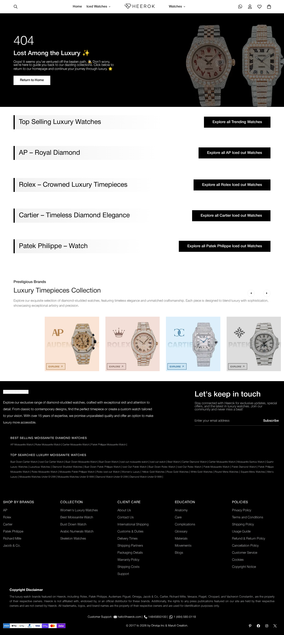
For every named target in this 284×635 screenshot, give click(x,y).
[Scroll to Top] (276, 612)
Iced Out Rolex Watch (189, 467)
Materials (181, 538)
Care (178, 517)
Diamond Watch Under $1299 (112, 477)
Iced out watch (158, 462)
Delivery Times (127, 538)
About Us (124, 510)
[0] (269, 6)
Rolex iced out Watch (108, 472)
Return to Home (32, 80)
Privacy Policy (241, 510)
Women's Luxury (131, 472)
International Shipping (133, 524)
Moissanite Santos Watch (250, 462)
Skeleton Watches (73, 538)
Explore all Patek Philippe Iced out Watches (224, 246)
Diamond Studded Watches (67, 467)
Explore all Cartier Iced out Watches (231, 215)
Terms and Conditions (247, 517)
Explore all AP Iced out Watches (234, 152)
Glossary (181, 531)
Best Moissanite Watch (76, 517)
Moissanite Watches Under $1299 (37, 477)
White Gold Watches (202, 472)
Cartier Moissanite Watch (76, 445)
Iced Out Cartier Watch (51, 462)
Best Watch (174, 462)
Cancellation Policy (245, 545)
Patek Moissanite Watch (217, 467)
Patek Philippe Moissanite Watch (108, 445)
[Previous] (251, 293)
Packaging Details (130, 552)
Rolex (7, 517)
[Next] (266, 293)
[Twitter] (275, 626)
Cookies (238, 559)
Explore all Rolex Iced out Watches (232, 185)
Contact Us (125, 517)
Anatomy (181, 510)
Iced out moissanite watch (134, 462)
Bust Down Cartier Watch (23, 462)
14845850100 (157, 617)
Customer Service (244, 552)
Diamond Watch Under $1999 (146, 477)
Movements (183, 545)
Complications (185, 524)
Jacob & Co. (12, 545)
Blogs (179, 552)
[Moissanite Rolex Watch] (132, 344)
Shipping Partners (130, 545)
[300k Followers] (258, 626)
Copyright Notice (244, 567)
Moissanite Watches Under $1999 (76, 477)
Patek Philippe (13, 531)
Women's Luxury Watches (79, 510)
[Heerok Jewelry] (140, 7)
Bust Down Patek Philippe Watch (102, 467)
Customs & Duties (130, 531)
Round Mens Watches (226, 472)
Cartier (7, 524)
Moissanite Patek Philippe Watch (77, 472)
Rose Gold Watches (177, 472)
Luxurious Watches (40, 467)
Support (123, 574)
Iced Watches (96, 6)
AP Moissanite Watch (21, 445)
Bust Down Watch (108, 462)
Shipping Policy (243, 524)
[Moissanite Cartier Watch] (193, 344)
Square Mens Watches (253, 472)
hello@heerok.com (129, 617)
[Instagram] (266, 626)
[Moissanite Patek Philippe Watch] (254, 344)
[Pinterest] (250, 626)
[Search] (15, 6)
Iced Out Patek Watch (134, 467)
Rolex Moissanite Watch (48, 445)
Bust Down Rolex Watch (162, 467)
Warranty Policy (128, 559)
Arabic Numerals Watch (77, 531)
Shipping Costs (128, 567)
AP (5, 510)
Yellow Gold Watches (153, 472)
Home (77, 6)
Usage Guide (241, 531)
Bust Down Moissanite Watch (81, 462)
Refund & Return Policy (248, 538)
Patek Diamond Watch (244, 467)
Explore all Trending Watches (237, 122)
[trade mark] (15, 391)
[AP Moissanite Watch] (72, 344)
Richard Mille (12, 538)
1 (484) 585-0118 (185, 617)
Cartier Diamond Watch (194, 462)
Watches (175, 6)
